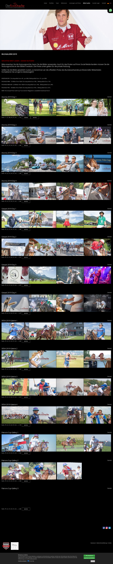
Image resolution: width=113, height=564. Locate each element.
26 (20, 201)
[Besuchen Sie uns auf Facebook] (103, 528)
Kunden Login (96, 3)
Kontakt (104, 3)
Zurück (109, 97)
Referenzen (64, 3)
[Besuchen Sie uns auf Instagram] (106, 528)
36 (20, 453)
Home (45, 3)
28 (20, 145)
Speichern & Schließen (89, 558)
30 (20, 481)
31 (20, 257)
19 (20, 425)
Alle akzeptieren (89, 555)
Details (92, 561)
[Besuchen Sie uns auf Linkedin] (109, 528)
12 (20, 117)
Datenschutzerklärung (102, 543)
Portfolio (51, 3)
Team (57, 3)
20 (20, 341)
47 (20, 285)
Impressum (93, 543)
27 (20, 313)
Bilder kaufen (86, 3)
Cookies (109, 543)
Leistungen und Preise (75, 3)
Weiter (35, 117)
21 (20, 397)
